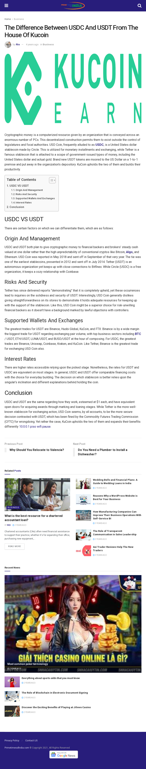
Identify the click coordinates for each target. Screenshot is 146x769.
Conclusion (17, 207)
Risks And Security (26, 194)
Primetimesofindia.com (17, 747)
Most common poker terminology (27, 664)
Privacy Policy (12, 740)
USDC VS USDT (19, 185)
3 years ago (101, 504)
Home (8, 19)
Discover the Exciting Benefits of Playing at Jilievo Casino (56, 707)
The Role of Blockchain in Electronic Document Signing (55, 692)
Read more (14, 546)
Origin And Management (29, 190)
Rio (18, 44)
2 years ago (20, 525)
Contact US (31, 740)
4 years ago (32, 44)
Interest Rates (24, 202)
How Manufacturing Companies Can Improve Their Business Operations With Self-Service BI (117, 515)
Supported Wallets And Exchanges (35, 198)
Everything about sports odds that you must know (51, 678)
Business (19, 19)
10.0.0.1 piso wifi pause (35, 426)
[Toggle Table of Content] (50, 180)
